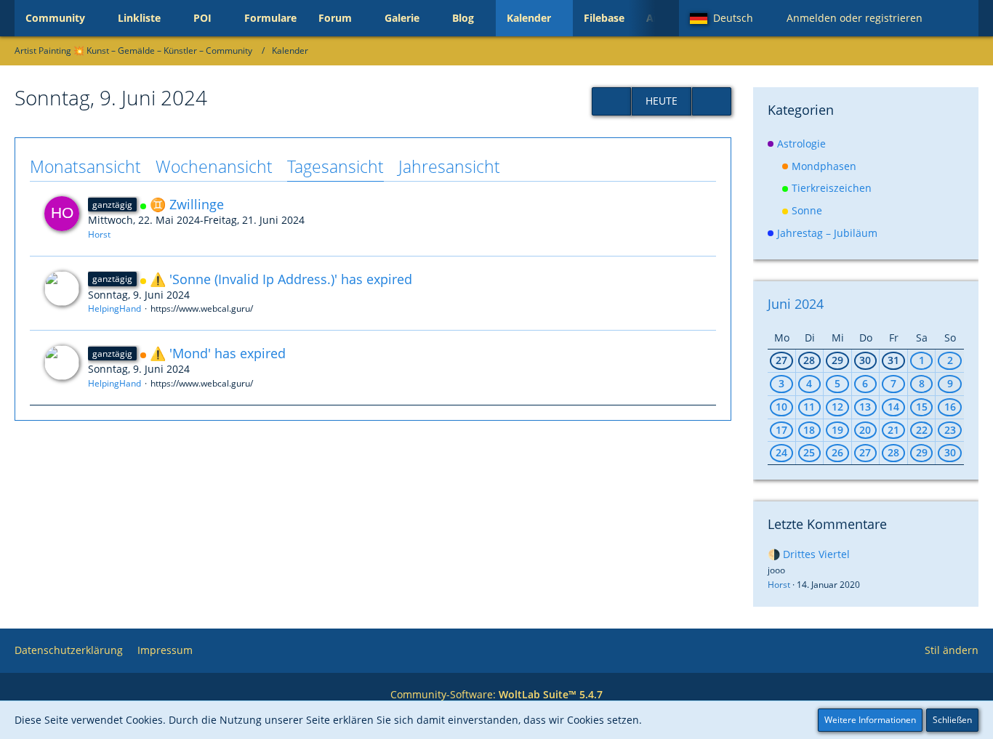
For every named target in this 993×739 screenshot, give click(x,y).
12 (837, 406)
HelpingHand (114, 308)
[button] (727, 18)
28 (809, 360)
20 (865, 430)
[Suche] (955, 18)
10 (781, 406)
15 (922, 406)
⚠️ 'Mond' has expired (218, 353)
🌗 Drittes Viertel (809, 554)
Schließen (952, 720)
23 (950, 430)
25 (809, 452)
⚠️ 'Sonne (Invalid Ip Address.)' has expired (281, 279)
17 (781, 430)
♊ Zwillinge (187, 204)
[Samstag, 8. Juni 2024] (611, 101)
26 (837, 452)
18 (809, 430)
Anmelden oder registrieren (854, 18)
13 (865, 406)
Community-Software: (496, 694)
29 (837, 360)
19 (837, 430)
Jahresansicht (449, 166)
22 (922, 430)
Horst (99, 234)
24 (781, 452)
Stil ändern (951, 650)
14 (893, 406)
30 (865, 360)
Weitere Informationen (870, 720)
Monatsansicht (85, 166)
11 (809, 406)
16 (950, 406)
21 (893, 430)
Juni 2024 (796, 303)
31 (893, 360)
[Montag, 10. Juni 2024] (711, 101)
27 (781, 360)
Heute (662, 101)
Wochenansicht (214, 166)
